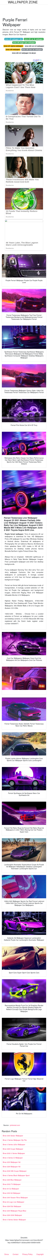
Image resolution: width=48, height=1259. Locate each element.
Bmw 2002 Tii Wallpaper (12, 1184)
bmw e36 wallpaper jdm (13, 39)
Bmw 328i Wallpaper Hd (11, 1166)
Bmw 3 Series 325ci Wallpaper (14, 1144)
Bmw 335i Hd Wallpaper (11, 1193)
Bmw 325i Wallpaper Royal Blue (14, 1211)
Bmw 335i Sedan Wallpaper (13, 1135)
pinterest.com (15, 1125)
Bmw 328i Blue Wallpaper (12, 1180)
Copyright (40, 1254)
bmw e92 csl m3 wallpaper (34, 46)
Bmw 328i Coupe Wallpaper (13, 1149)
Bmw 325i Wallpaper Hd (11, 1162)
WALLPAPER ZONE (23, 2)
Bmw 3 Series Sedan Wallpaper (14, 1219)
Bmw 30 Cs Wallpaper (11, 1188)
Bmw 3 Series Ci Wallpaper (13, 1158)
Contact (15, 1254)
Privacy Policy (27, 1254)
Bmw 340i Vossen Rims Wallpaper (15, 1197)
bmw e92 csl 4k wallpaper (33, 39)
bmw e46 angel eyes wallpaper (24, 42)
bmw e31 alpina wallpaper (13, 46)
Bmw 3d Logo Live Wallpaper (13, 1202)
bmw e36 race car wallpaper (32, 49)
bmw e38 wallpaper (13, 49)
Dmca (6, 1254)
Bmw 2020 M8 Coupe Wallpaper (15, 1171)
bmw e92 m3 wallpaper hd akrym (24, 53)
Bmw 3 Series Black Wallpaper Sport (16, 1175)
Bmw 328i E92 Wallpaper (12, 1206)
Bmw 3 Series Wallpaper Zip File (15, 1140)
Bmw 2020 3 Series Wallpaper (14, 1153)
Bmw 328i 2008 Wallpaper (12, 1215)
